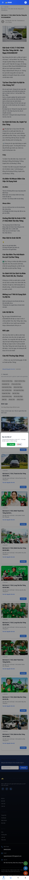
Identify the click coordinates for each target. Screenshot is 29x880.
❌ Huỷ (19, 444)
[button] (18, 878)
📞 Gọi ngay (11, 444)
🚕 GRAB (8, 2)
